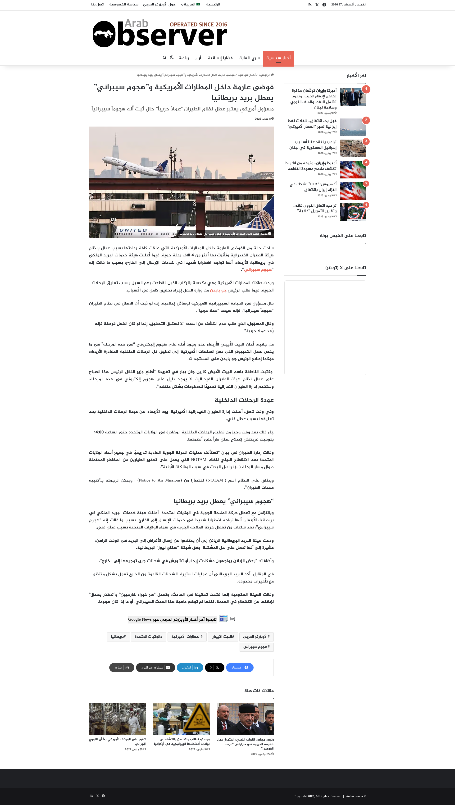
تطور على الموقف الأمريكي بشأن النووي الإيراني (117, 742)
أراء (198, 58)
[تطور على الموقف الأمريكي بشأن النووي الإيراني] (117, 719)
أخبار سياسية (278, 58)
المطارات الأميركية (185, 637)
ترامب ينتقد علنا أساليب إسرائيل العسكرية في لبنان (313, 145)
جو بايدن (218, 290)
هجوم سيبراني (258, 269)
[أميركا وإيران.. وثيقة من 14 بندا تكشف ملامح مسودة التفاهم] (353, 169)
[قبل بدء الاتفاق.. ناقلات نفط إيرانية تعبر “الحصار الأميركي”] (353, 127)
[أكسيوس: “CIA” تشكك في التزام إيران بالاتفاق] (353, 191)
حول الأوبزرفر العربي (159, 4)
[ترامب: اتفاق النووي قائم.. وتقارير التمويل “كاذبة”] (353, 212)
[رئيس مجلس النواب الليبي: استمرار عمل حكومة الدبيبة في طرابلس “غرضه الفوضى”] (245, 719)
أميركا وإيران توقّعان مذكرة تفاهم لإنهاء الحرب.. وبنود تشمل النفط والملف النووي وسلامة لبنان (313, 99)
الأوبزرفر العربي (255, 637)
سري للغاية (249, 58)
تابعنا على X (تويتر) (345, 268)
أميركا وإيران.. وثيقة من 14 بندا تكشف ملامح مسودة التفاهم (311, 166)
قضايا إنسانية (220, 58)
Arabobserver (354, 796)
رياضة (184, 58)
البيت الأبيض (222, 637)
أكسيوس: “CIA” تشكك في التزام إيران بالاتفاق (313, 187)
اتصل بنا (98, 4)
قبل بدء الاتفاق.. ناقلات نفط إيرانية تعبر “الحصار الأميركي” (312, 124)
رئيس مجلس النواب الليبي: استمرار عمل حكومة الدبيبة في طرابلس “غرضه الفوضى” (245, 744)
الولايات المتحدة (147, 637)
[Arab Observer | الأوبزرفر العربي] (160, 30)
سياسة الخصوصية (123, 4)
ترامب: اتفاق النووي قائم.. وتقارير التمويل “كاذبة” (315, 208)
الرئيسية (213, 4)
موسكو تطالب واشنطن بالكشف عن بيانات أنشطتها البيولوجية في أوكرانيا (182, 742)
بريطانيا (117, 637)
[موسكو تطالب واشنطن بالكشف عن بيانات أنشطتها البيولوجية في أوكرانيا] (181, 719)
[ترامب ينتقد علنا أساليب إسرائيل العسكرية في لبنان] (353, 148)
